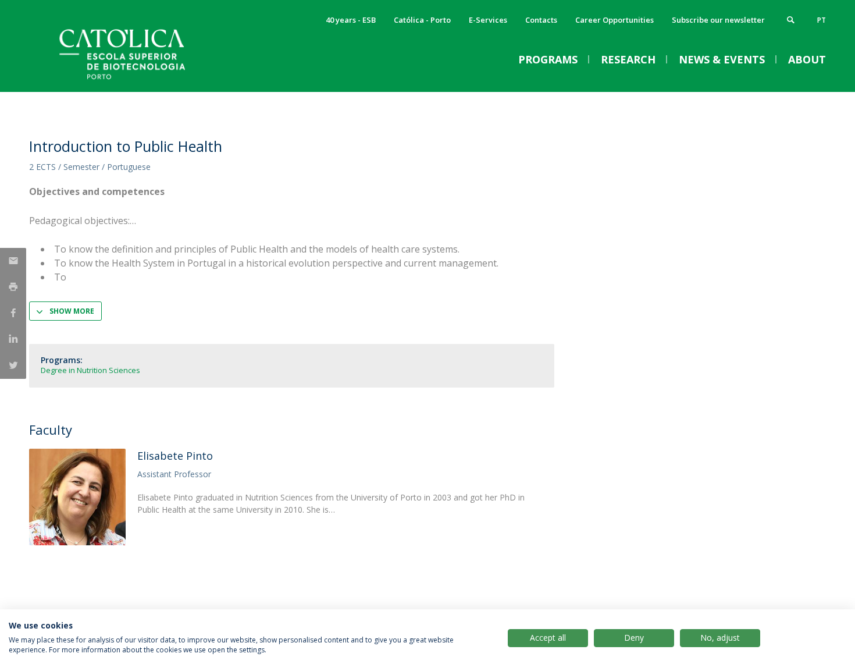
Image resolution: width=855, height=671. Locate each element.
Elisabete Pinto (175, 456)
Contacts (541, 20)
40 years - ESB (351, 20)
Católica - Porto (422, 20)
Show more (71, 311)
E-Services (488, 20)
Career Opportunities (614, 20)
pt (821, 20)
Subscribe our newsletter (718, 20)
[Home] (145, 80)
